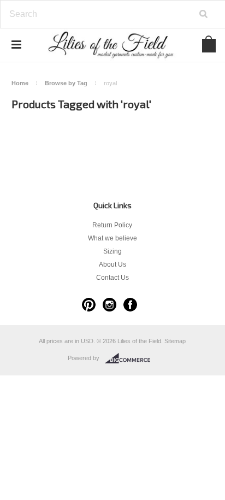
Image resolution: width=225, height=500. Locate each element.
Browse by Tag (66, 83)
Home (19, 83)
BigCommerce (131, 358)
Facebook (130, 304)
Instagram (109, 304)
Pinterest (89, 304)
